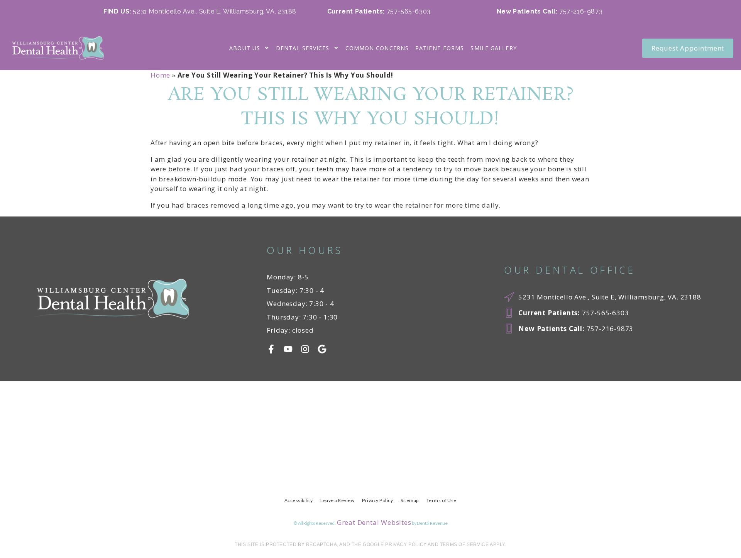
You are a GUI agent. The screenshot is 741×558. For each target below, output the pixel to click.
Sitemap (410, 500)
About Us (244, 48)
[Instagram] (305, 349)
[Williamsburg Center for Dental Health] (56, 48)
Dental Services (303, 48)
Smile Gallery (493, 48)
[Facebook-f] (271, 349)
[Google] (322, 349)
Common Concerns (377, 48)
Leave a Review (337, 500)
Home (160, 75)
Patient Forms (439, 48)
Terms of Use (441, 500)
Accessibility (298, 500)
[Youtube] (288, 349)
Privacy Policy (377, 500)
